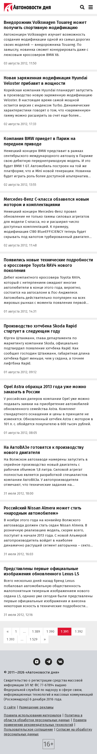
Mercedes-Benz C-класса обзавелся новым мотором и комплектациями (46, 202)
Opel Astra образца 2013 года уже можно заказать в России (45, 389)
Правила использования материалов (32, 715)
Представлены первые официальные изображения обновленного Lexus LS (41, 571)
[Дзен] (36, 661)
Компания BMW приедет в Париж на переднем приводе (39, 141)
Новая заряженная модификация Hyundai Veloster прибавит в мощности (45, 80)
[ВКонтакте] (60, 661)
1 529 (33, 639)
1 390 (50, 631)
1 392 (79, 631)
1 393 (10, 639)
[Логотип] (27, 7)
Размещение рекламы (36, 707)
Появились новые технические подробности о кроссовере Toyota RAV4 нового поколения (48, 265)
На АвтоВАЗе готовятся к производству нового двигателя (44, 450)
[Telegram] (48, 661)
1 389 (36, 631)
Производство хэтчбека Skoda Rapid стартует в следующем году (40, 328)
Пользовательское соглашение (28, 730)
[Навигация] (90, 7)
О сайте (10, 707)
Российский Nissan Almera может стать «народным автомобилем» (42, 510)
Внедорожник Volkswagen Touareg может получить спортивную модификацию (45, 25)
